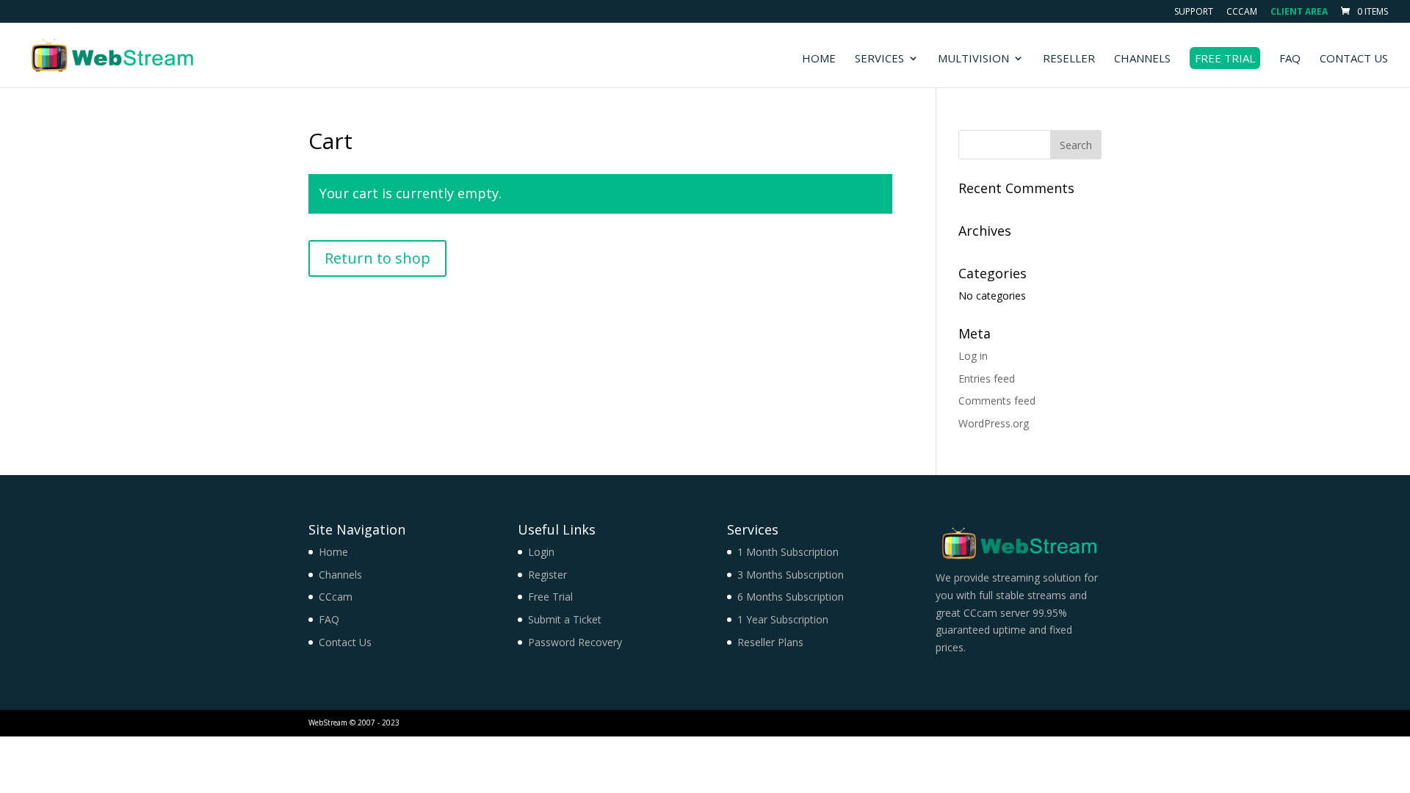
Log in (973, 356)
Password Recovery (575, 642)
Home (819, 59)
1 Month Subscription (788, 552)
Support (1193, 12)
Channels (1142, 59)
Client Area (1299, 12)
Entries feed (986, 378)
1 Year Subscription (782, 619)
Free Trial (1225, 58)
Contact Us (345, 642)
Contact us (1354, 59)
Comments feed (996, 401)
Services (879, 59)
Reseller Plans (770, 642)
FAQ (1290, 59)
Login (541, 552)
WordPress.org (993, 423)
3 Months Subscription (790, 575)
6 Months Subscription (790, 597)
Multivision (973, 59)
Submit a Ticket (564, 619)
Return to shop (377, 258)
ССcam (1241, 12)
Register (547, 575)
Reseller (1069, 59)
